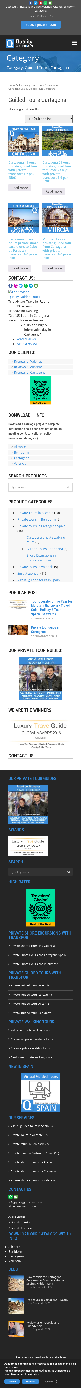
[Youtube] (40, 3)
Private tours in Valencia (35, 567)
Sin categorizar (28, 573)
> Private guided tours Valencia (28, 985)
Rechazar (30, 1381)
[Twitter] (36, 3)
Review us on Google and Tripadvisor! (42, 1324)
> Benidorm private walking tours (30, 1057)
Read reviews (26, 339)
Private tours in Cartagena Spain (41, 526)
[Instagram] (16, 286)
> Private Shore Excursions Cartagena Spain (37, 955)
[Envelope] (50, 3)
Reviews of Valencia (28, 361)
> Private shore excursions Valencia (31, 946)
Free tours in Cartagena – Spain (47, 1300)
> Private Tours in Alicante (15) (28, 1135)
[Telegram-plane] (31, 286)
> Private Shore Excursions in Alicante (33, 964)
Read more (20, 188)
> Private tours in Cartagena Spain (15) (33, 1153)
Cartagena (21, 458)
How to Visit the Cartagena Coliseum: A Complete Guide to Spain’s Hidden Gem (46, 1280)
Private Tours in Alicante (35, 513)
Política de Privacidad (20, 1228)
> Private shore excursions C (27, 1171)
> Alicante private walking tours (29, 1048)
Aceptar (12, 1381)
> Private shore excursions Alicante (31, 1162)
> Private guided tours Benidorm (29, 1013)
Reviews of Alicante (28, 367)
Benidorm (21, 452)
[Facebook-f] (31, 3)
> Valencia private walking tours (29, 1030)
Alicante (20, 447)
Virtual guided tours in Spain (38, 580)
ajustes (34, 1374)
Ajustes (49, 1381)
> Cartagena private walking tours (30, 1039)
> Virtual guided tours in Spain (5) (30, 1126)
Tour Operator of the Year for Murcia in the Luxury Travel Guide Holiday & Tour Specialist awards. (51, 607)
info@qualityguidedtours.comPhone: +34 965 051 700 (25, 1204)
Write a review (26, 344)
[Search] (68, 487)
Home (11, 85)
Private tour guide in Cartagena (45, 629)
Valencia (20, 463)
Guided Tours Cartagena (45, 549)
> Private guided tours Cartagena (30, 994)
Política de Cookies (19, 1222)
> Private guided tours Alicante (28, 1003)
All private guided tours (29, 85)
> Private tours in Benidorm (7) (28, 1144)
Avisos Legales (16, 1216)
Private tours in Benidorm (36, 519)
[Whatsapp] (45, 3)
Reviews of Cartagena (30, 372)
